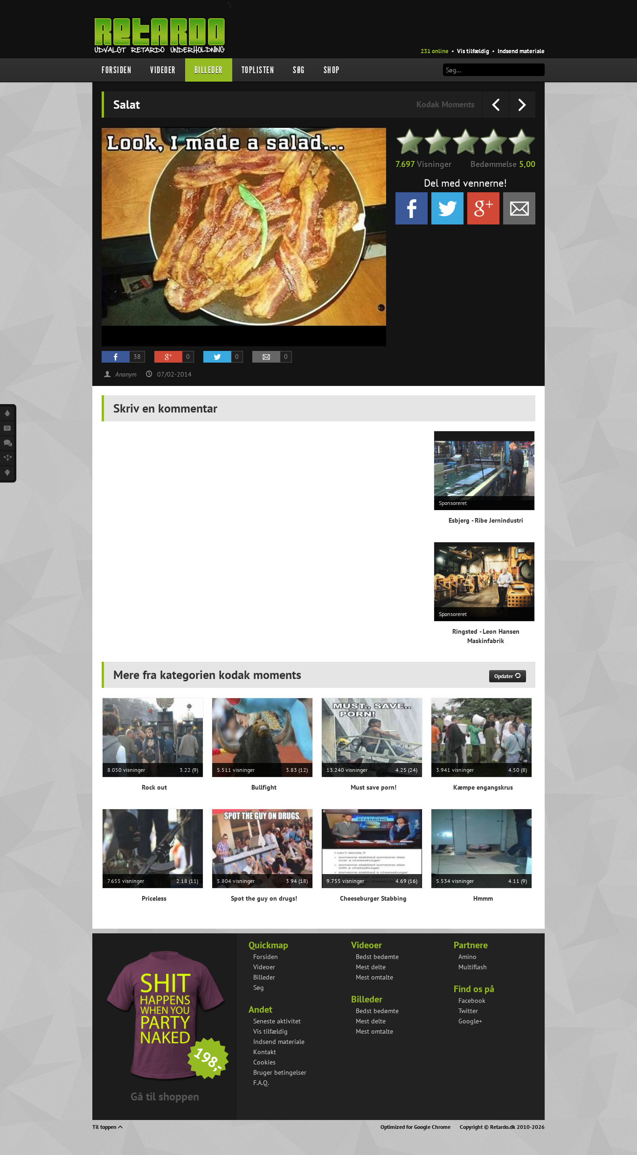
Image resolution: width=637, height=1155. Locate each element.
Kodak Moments (445, 104)
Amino (467, 956)
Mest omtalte (374, 977)
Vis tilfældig (473, 51)
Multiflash (472, 967)
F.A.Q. (261, 1082)
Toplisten (258, 70)
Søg (299, 70)
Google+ (470, 1021)
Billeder (208, 70)
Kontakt (264, 1052)
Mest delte (371, 967)
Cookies (264, 1062)
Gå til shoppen (165, 1096)
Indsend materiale (521, 51)
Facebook (471, 1000)
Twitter (468, 1011)
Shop (332, 70)
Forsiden (117, 70)
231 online (435, 51)
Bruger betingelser (279, 1072)
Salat (458, 1045)
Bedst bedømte (377, 956)
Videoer (163, 70)
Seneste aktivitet (277, 1021)
